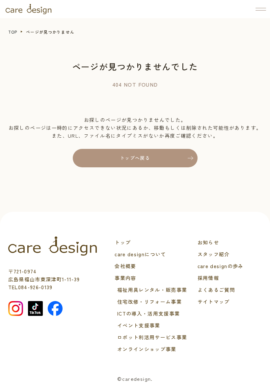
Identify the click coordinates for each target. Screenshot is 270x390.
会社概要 (125, 266)
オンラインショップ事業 (146, 349)
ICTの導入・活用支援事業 (148, 313)
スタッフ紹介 (214, 254)
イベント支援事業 (138, 325)
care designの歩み (221, 266)
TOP (12, 32)
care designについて (140, 254)
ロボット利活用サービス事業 (152, 337)
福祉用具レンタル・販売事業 (152, 289)
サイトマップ (214, 301)
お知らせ (208, 242)
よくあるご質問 (216, 289)
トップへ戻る (135, 157)
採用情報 (208, 277)
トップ (123, 242)
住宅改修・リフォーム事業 (149, 301)
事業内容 (125, 277)
